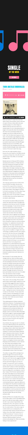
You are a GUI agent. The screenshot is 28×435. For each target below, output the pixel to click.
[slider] (22, 95)
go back (14, 77)
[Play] (5, 95)
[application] (14, 95)
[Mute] (19, 95)
